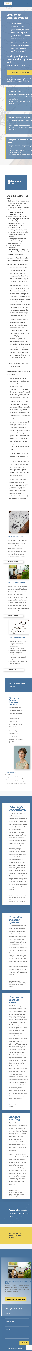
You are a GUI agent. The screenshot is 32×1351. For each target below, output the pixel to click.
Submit (24, 1343)
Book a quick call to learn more (15, 1235)
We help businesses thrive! (17, 685)
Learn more (13, 562)
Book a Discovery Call (19, 72)
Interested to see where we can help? (18, 1282)
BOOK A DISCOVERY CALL (16, 1299)
